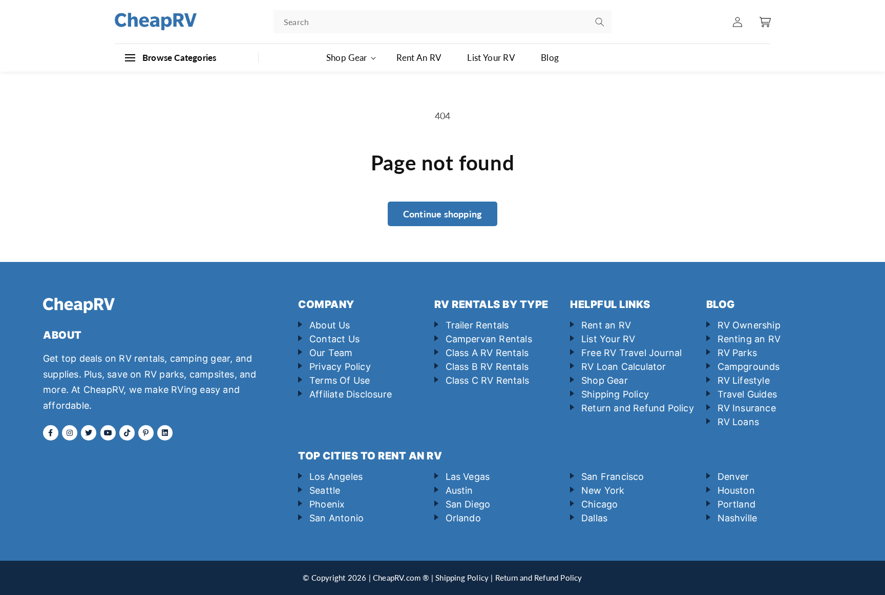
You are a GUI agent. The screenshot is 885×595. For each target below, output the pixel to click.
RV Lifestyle (744, 380)
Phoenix (327, 504)
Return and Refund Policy (637, 408)
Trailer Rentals (477, 325)
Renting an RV (749, 339)
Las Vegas (468, 476)
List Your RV (491, 57)
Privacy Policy (340, 366)
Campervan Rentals (489, 339)
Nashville (737, 518)
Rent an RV (606, 325)
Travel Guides (747, 394)
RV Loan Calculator (623, 366)
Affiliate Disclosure (350, 394)
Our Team (331, 352)
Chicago (599, 504)
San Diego (468, 504)
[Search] (599, 22)
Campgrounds (749, 366)
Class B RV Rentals (487, 366)
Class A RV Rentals (487, 352)
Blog (550, 57)
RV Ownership (749, 325)
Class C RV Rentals (488, 380)
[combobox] (442, 21)
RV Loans (739, 421)
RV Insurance (747, 408)
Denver (733, 476)
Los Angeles (336, 476)
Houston (736, 490)
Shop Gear (604, 380)
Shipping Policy (615, 394)
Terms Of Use (339, 380)
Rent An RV (418, 57)
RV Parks (737, 352)
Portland (737, 504)
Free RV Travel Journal (631, 352)
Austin (459, 490)
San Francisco (612, 476)
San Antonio (336, 518)
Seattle (324, 490)
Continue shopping (442, 213)
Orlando (463, 518)
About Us (329, 325)
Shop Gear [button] (346, 57)
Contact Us (334, 339)
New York (603, 490)
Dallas (594, 518)
